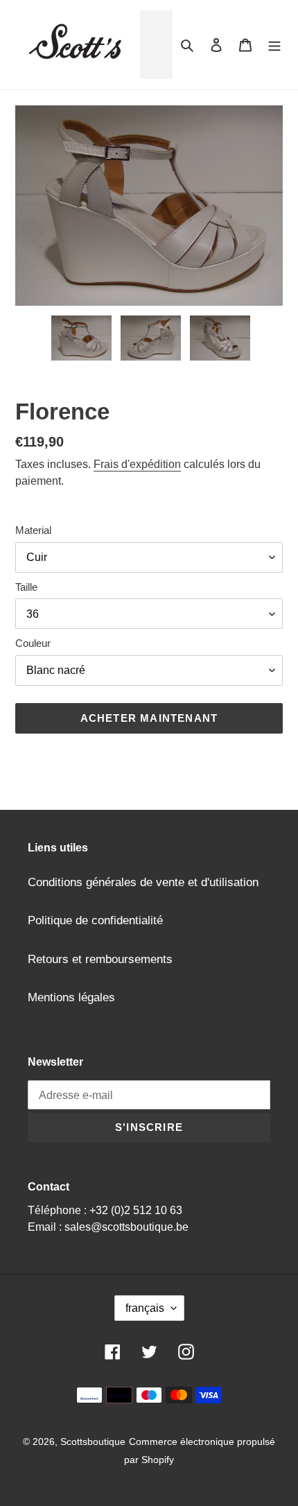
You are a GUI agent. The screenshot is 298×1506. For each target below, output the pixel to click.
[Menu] (274, 45)
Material (33, 530)
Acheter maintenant (149, 718)
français (144, 1308)
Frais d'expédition (137, 464)
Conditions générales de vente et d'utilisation (143, 882)
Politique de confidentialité (95, 920)
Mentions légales (71, 997)
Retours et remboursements (100, 959)
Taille (26, 587)
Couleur (33, 643)
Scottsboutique (92, 1441)
